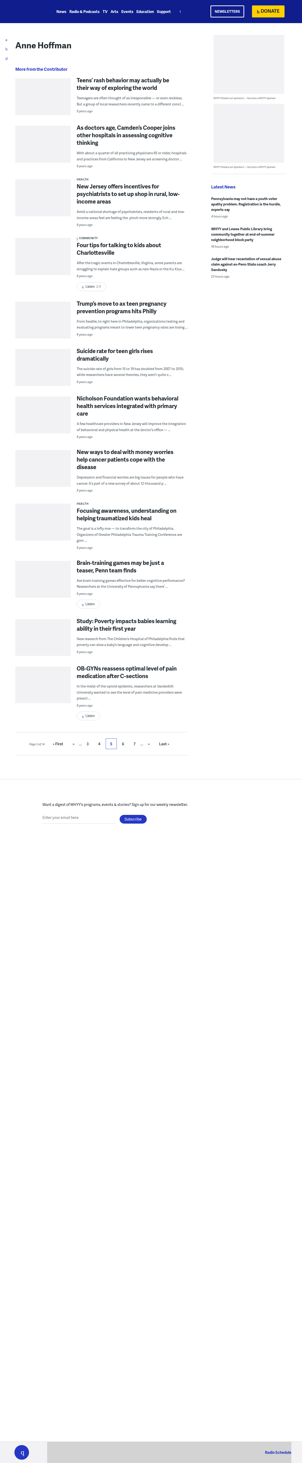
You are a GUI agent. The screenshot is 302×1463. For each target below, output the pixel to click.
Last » (164, 743)
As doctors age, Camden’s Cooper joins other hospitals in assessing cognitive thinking (126, 135)
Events (127, 11)
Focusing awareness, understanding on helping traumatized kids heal (126, 514)
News (61, 11)
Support (164, 11)
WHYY (28, 11)
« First (58, 743)
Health (82, 179)
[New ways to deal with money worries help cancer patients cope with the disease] (43, 477)
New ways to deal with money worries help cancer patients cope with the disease (125, 459)
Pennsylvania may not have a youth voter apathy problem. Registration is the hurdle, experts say (246, 204)
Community (88, 238)
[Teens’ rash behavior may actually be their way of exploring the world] (43, 106)
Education (145, 11)
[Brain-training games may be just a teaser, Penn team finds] (43, 588)
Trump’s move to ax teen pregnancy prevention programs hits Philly (122, 307)
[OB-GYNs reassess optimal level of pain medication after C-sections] (43, 694)
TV (105, 11)
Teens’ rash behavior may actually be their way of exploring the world (123, 84)
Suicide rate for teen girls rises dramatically (115, 354)
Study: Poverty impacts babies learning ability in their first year (126, 624)
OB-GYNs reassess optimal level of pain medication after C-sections (127, 672)
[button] (21, 1452)
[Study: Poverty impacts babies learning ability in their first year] (43, 647)
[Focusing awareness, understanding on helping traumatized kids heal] (43, 531)
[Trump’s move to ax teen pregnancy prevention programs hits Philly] (43, 329)
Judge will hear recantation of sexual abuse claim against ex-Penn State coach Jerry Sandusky (246, 264)
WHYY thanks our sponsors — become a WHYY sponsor (245, 98)
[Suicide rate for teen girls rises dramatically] (43, 376)
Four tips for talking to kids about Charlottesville (119, 248)
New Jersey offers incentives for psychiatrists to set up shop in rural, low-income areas (128, 193)
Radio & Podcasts (84, 11)
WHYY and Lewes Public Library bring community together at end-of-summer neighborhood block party (243, 234)
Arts (114, 11)
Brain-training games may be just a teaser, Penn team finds (120, 566)
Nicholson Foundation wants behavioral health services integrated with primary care (127, 405)
